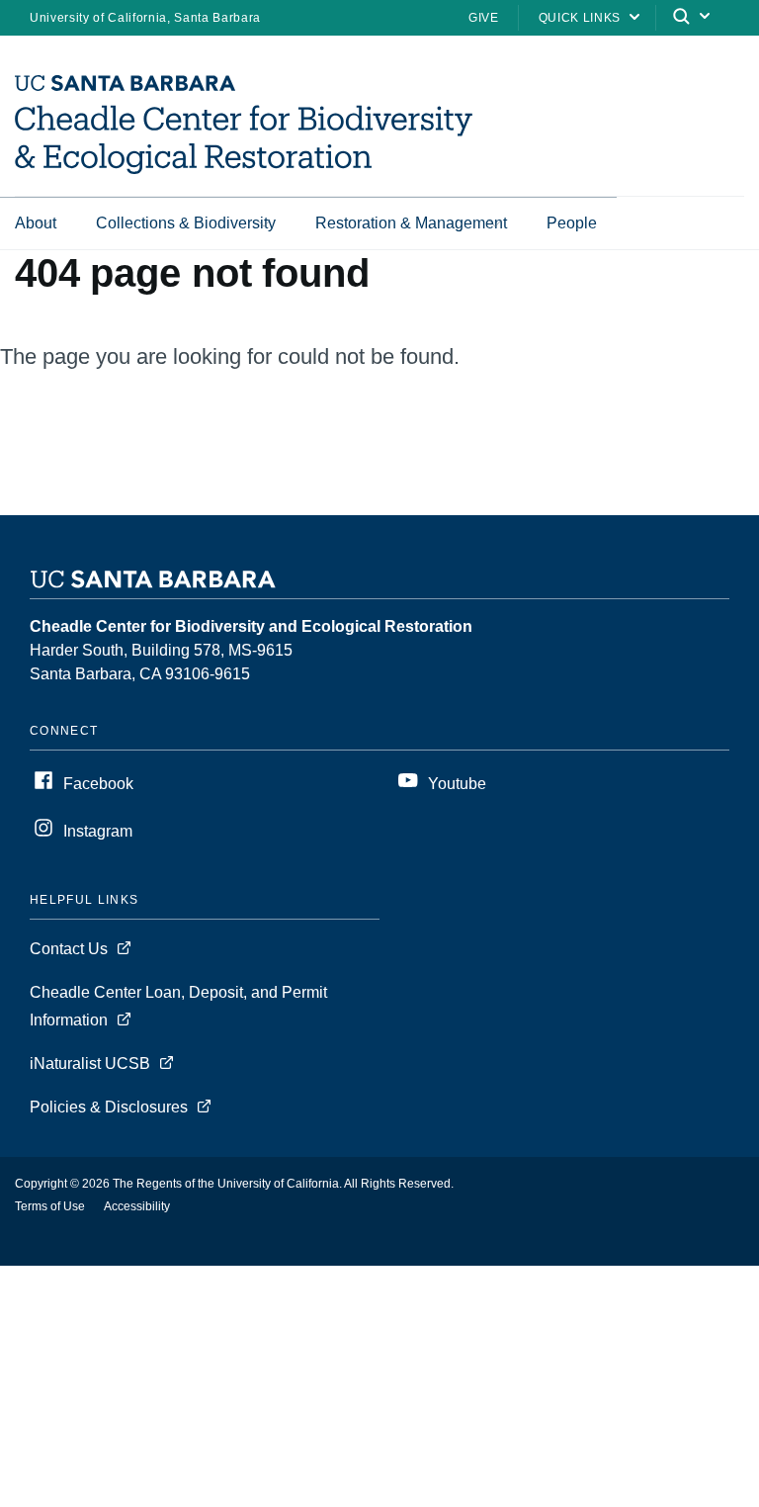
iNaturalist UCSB (90, 1063)
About (35, 223)
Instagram (97, 831)
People (572, 223)
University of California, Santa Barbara (145, 18)
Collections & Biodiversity (186, 223)
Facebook (98, 783)
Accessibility (137, 1206)
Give (483, 18)
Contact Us (69, 948)
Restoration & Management (411, 223)
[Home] (243, 168)
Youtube (457, 783)
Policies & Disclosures (109, 1107)
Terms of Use (50, 1206)
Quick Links (580, 18)
